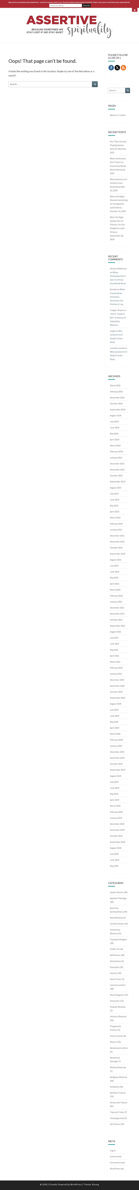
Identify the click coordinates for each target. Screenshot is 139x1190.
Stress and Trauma (118, 1102)
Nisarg (95, 1184)
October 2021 (116, 619)
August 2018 (115, 848)
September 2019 (117, 769)
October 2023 (116, 475)
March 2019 (115, 805)
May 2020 (114, 721)
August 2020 (115, 703)
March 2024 (115, 445)
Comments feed (117, 1162)
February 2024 (116, 451)
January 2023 (116, 529)
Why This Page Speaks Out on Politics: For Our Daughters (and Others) (117, 224)
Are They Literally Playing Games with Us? (118, 145)
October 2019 (116, 763)
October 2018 (116, 835)
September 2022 (117, 553)
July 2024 (114, 421)
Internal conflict (117, 985)
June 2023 (114, 499)
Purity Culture (116, 1036)
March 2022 (115, 589)
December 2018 (117, 824)
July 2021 (114, 637)
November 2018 (117, 829)
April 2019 (114, 799)
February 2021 (116, 667)
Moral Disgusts (117, 994)
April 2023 (114, 511)
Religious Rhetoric (118, 1077)
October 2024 (116, 403)
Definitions (115, 955)
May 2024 (114, 433)
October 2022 (116, 547)
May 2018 (114, 866)
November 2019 (117, 757)
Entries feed (115, 1156)
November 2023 (117, 469)
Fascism (113, 973)
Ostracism (115, 1000)
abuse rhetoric (116, 892)
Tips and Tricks (117, 1112)
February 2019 (116, 812)
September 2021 (117, 625)
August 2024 (115, 415)
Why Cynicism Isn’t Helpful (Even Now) (118, 183)
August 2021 (115, 631)
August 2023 (115, 487)
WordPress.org (117, 1168)
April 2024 (114, 439)
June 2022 (114, 571)
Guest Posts (115, 979)
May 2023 (114, 505)
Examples (114, 967)
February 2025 (116, 391)
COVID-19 (114, 949)
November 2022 (117, 541)
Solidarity (114, 1086)
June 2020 (114, 715)
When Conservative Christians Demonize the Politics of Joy (117, 297)
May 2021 (114, 649)
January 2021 (116, 673)
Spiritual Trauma (118, 1092)
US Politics (115, 1124)
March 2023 (115, 517)
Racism (113, 1042)
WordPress (76, 1184)
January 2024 (116, 457)
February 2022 (116, 595)
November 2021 (117, 613)
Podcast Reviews (117, 1006)
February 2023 (116, 523)
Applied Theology (118, 898)
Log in (113, 1150)
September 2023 (117, 481)
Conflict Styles (117, 923)
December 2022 (117, 535)
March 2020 (115, 733)
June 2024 (114, 427)
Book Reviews (116, 917)
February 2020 (116, 739)
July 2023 (114, 493)
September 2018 (117, 842)
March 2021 (115, 661)
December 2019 (117, 751)
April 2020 (114, 727)
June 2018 (114, 860)
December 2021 (117, 607)
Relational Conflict (119, 1048)
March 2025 (115, 385)
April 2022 (114, 583)
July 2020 (114, 709)
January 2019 (116, 818)
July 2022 (114, 565)
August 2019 (115, 776)
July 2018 (114, 854)
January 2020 (116, 745)
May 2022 (114, 577)
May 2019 (114, 793)
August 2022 (115, 559)
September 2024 (117, 409)
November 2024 (117, 397)
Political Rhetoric (118, 1016)
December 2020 (117, 679)
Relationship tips (118, 1067)
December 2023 (117, 463)
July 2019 (114, 782)
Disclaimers (115, 961)
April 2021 (114, 655)
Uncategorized (117, 1118)
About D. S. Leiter (118, 115)
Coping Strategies (118, 939)
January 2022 (116, 601)
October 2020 (116, 691)
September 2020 (117, 697)
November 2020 (117, 685)
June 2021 (114, 643)
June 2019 (114, 787)
